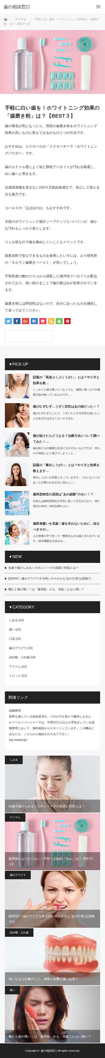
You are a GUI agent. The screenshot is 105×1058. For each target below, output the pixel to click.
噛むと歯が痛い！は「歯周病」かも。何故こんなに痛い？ (46, 589)
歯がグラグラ (18, 648)
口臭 (12, 638)
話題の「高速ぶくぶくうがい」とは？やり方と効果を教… (66, 380)
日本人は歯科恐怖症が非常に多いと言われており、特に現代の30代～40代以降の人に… (66, 503)
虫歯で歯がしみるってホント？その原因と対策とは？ (43, 567)
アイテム (15, 666)
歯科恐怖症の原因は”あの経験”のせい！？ (63, 494)
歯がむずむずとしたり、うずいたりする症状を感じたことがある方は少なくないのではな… (66, 416)
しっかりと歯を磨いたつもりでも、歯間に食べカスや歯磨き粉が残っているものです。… (66, 392)
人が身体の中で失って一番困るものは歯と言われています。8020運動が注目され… (66, 538)
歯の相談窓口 (49, 1050)
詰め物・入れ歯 (19, 657)
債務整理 (15, 710)
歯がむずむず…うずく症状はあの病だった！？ (66, 406)
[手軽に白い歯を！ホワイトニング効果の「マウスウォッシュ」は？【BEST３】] (28, 336)
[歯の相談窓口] (45, 7)
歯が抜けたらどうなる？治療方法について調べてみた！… (66, 438)
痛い (12, 629)
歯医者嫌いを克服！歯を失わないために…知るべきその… (66, 526)
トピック (15, 676)
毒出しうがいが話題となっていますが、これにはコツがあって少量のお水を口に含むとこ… (66, 480)
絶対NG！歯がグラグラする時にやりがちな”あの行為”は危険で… (51, 578)
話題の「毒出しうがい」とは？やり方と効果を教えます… (66, 467)
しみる (13, 620)
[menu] (98, 6)
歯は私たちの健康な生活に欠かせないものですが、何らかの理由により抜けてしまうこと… (66, 451)
